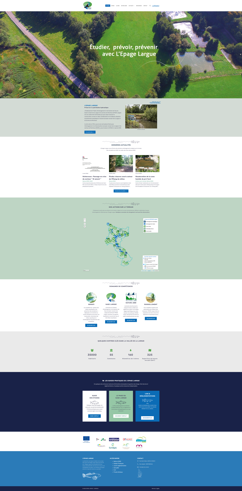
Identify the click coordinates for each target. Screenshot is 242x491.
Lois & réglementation (120, 465)
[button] (150, 6)
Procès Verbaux (118, 472)
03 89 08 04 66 (149, 464)
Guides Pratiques (119, 463)
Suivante (240, 54)
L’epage (112, 5)
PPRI (147, 403)
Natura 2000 (86, 181)
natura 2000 (124, 5)
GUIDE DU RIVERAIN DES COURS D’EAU (147, 405)
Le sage (117, 5)
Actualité (131, 5)
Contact (145, 5)
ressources (139, 5)
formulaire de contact (144, 467)
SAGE (91, 181)
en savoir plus (91, 325)
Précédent (2, 54)
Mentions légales (155, 488)
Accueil (107, 5)
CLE (115, 470)
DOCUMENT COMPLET (121, 416)
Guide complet (94, 416)
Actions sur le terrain (140, 181)
